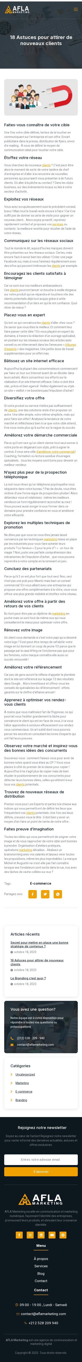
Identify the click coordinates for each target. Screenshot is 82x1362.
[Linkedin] (41, 1235)
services (57, 224)
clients (46, 165)
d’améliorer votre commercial (55, 452)
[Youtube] (52, 1235)
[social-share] (32, 894)
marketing (50, 539)
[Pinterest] (63, 1235)
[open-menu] (75, 9)
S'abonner (41, 1171)
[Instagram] (30, 1235)
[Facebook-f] (19, 1235)
